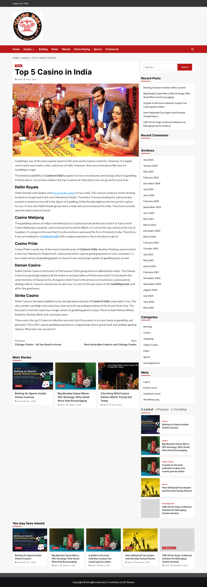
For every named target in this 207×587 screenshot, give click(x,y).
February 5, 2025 (143, 562)
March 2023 (149, 224)
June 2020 (148, 301)
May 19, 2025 (104, 565)
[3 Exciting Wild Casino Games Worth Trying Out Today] (118, 376)
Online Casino (150, 344)
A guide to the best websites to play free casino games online (165, 105)
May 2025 (148, 171)
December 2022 (151, 230)
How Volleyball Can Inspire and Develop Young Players (164, 114)
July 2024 (148, 189)
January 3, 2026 (74, 405)
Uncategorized (151, 363)
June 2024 (148, 195)
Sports (98, 49)
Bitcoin (66, 49)
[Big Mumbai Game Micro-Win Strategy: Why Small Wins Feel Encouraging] (75, 376)
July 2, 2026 (30, 401)
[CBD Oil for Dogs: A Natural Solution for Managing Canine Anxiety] (177, 540)
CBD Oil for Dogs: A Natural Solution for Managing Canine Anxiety (164, 124)
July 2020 (148, 295)
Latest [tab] (148, 409)
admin (20, 79)
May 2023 (148, 219)
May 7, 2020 (31, 79)
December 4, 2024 (180, 565)
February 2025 (151, 177)
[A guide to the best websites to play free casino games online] (150, 466)
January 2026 (150, 165)
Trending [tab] (180, 409)
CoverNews (113, 582)
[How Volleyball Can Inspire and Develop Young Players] (150, 487)
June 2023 (148, 213)
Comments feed (151, 393)
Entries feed (150, 387)
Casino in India (50, 236)
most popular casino (63, 192)
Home (16, 49)
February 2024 (151, 201)
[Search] (192, 49)
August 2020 (150, 289)
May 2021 (148, 260)
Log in (146, 381)
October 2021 (150, 248)
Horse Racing (82, 49)
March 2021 (149, 266)
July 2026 (148, 159)
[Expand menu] (33, 49)
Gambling (148, 338)
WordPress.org (151, 399)
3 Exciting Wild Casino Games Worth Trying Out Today (116, 397)
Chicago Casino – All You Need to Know (38, 342)
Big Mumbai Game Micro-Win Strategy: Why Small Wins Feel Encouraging (74, 397)
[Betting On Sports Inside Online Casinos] (33, 376)
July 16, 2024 (116, 405)
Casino (27, 49)
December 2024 (151, 183)
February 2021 (151, 272)
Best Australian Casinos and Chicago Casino (110, 342)
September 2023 (152, 207)
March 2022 (149, 236)
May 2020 (148, 307)
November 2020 (151, 278)
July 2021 (148, 254)
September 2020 (152, 284)
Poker (54, 49)
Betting (43, 49)
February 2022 (151, 242)
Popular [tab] (163, 409)
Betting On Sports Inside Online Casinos (164, 87)
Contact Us (112, 49)
